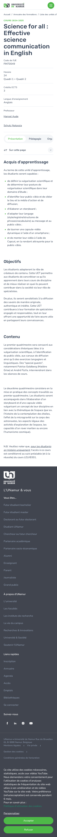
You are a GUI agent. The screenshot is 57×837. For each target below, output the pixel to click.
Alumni (8, 555)
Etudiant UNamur (13, 526)
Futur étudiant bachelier (17, 505)
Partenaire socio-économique (20, 548)
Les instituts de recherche (18, 616)
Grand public (11, 585)
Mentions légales (12, 745)
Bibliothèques (11, 697)
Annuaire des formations (25, 14)
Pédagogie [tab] (35, 139)
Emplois (8, 690)
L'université (10, 601)
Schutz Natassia (13, 125)
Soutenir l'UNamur (14, 645)
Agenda (8, 676)
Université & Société (15, 637)
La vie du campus (13, 623)
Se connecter (11, 705)
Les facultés (10, 608)
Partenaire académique (17, 541)
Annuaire (9, 668)
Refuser (28, 829)
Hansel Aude (11, 116)
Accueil (7, 14)
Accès (7, 683)
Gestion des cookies (14, 751)
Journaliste (10, 577)
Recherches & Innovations (18, 630)
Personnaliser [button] (11, 813)
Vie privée (32, 745)
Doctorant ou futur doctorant (20, 519)
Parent (7, 570)
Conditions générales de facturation (22, 757)
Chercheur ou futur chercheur (20, 534)
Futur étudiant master (16, 512)
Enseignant (10, 563)
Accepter (28, 820)
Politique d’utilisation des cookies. (23, 806)
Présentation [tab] (15, 139)
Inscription (10, 661)
